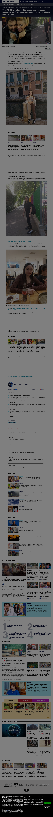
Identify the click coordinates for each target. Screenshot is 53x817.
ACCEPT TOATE (47, 803)
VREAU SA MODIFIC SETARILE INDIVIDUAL (47, 807)
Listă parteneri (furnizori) (27, 806)
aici (7, 810)
